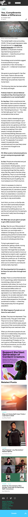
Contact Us (5, 507)
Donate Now (8, 366)
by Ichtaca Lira (6, 453)
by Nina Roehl (6, 418)
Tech (9, 484)
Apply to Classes (7, 505)
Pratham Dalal (6, 17)
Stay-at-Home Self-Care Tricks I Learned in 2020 (14, 414)
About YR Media (7, 501)
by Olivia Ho (6, 491)
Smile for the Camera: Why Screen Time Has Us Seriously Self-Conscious (13, 487)
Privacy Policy (6, 508)
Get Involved (18, 2)
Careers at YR (6, 504)
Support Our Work (8, 503)
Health (3, 9)
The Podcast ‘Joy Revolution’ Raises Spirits (12, 450)
